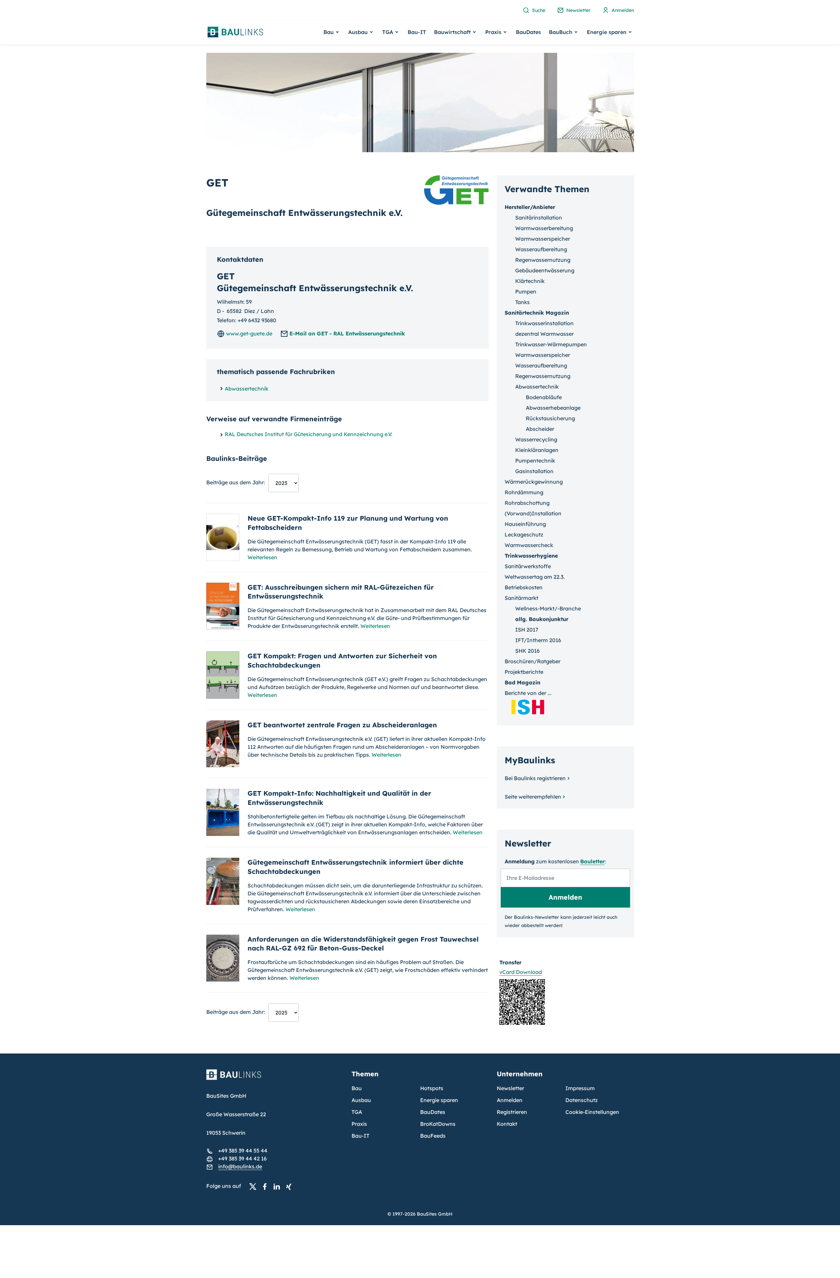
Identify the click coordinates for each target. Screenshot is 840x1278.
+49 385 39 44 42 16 (242, 1158)
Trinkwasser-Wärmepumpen (551, 344)
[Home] (275, 1078)
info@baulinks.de (240, 1166)
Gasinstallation (534, 471)
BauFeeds (433, 1135)
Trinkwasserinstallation (544, 323)
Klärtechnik (530, 281)
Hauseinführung (525, 524)
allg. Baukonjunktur (541, 619)
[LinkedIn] (279, 1186)
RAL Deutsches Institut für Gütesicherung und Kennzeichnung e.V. (308, 434)
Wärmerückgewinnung (534, 481)
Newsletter (510, 1088)
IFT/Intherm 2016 (538, 640)
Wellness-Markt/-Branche (548, 608)
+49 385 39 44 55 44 (242, 1150)
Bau (357, 1088)
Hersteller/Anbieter (530, 207)
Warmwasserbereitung (544, 228)
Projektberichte (524, 672)
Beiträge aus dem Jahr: (235, 482)
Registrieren (512, 1112)
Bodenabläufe (544, 397)
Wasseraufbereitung (541, 249)
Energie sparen (439, 1100)
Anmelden (509, 1100)
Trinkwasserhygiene (531, 555)
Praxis (359, 1124)
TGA (357, 1112)
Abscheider (540, 429)
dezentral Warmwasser (544, 333)
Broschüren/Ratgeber (532, 661)
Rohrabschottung (527, 503)
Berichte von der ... (528, 693)
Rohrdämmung (524, 492)
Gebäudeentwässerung (544, 270)
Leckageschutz (524, 534)
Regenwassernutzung (542, 260)
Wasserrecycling (536, 439)
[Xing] (290, 1186)
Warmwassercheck (529, 545)
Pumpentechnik (535, 460)
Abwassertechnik (246, 388)
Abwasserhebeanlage (553, 407)
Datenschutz (581, 1100)
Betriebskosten (524, 587)
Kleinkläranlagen (536, 450)
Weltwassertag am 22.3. (535, 576)
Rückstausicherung (550, 418)
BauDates (528, 32)
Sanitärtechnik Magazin (537, 312)
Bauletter (592, 861)
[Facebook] (267, 1186)
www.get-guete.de (248, 333)
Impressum (580, 1088)
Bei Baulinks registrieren (535, 778)
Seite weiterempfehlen (533, 796)
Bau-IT (417, 32)
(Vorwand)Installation (533, 513)
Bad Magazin (522, 682)
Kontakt (507, 1124)
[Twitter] (255, 1186)
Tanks (522, 302)
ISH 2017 (526, 629)
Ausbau (361, 1100)
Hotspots (431, 1088)
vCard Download (520, 972)
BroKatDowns (437, 1124)
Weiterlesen (262, 557)
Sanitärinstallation (538, 217)
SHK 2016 (527, 650)
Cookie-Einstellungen (592, 1112)
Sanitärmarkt (521, 598)
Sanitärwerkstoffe (528, 566)
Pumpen (525, 291)
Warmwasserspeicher (542, 238)
